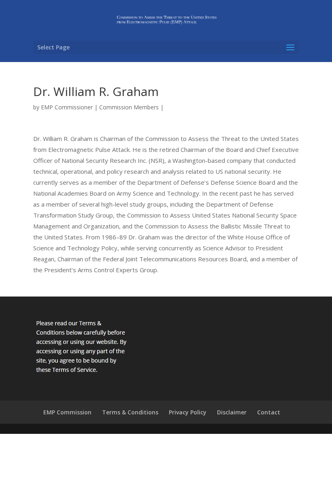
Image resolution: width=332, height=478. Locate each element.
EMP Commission (67, 412)
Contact (268, 412)
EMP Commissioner (67, 107)
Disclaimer (232, 412)
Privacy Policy (187, 412)
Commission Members (129, 107)
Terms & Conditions (130, 412)
